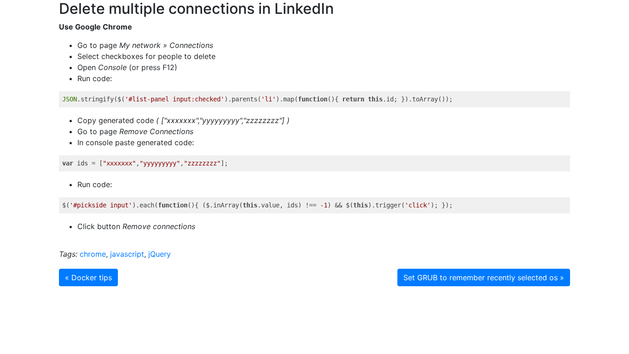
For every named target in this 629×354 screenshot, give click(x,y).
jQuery (159, 254)
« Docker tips (88, 277)
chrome (93, 254)
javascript (127, 254)
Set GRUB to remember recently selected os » (483, 277)
